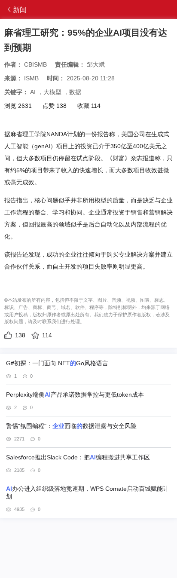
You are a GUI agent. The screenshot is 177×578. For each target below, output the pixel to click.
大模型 (52, 92)
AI (33, 92)
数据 (75, 92)
